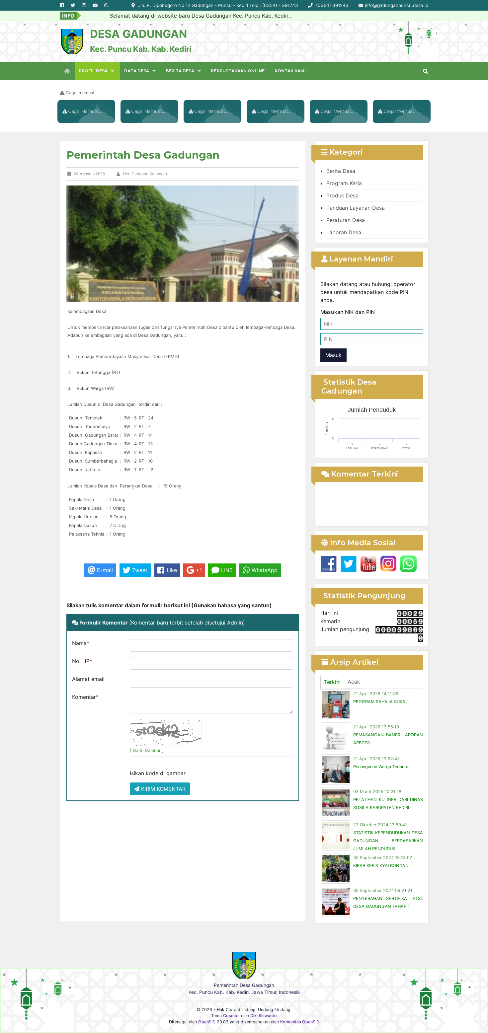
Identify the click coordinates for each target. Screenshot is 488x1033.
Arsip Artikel (353, 662)
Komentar (85, 697)
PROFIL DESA (93, 70)
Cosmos (231, 1015)
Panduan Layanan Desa (355, 207)
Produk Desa (342, 195)
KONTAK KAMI (290, 70)
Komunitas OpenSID (299, 1021)
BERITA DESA (180, 70)
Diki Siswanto (263, 1015)
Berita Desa (340, 171)
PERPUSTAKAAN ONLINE (238, 70)
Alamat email (88, 679)
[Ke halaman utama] (67, 71)
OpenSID (206, 1021)
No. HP (82, 661)
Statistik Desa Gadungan (348, 387)
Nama (80, 643)
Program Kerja (344, 183)
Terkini (332, 682)
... (263, 15)
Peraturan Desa (345, 220)
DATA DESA (136, 70)
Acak (354, 681)
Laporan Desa (343, 232)
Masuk (333, 355)
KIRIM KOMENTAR (162, 788)
